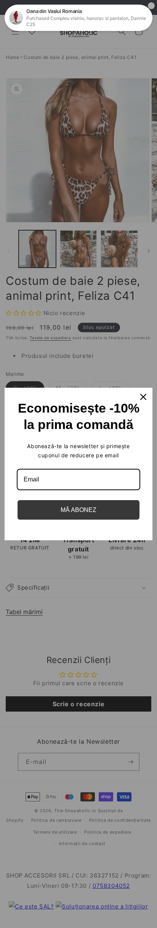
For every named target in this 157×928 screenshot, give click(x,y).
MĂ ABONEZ (78, 510)
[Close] (143, 397)
